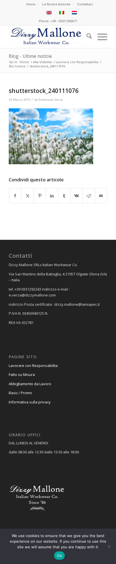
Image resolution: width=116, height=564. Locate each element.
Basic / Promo (20, 392)
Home (30, 4)
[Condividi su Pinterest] (40, 195)
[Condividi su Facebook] (15, 195)
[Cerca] (86, 37)
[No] (109, 546)
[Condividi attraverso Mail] (101, 195)
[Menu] (99, 37)
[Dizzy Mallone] (48, 37)
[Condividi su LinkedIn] (52, 195)
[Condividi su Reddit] (89, 195)
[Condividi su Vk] (76, 195)
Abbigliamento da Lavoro (30, 383)
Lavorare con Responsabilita (33, 365)
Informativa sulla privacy (30, 402)
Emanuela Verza (51, 100)
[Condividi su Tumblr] (64, 195)
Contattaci (85, 4)
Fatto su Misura (22, 374)
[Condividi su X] (27, 195)
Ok (59, 555)
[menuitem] (31, 4)
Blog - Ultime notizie (30, 56)
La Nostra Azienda (56, 4)
